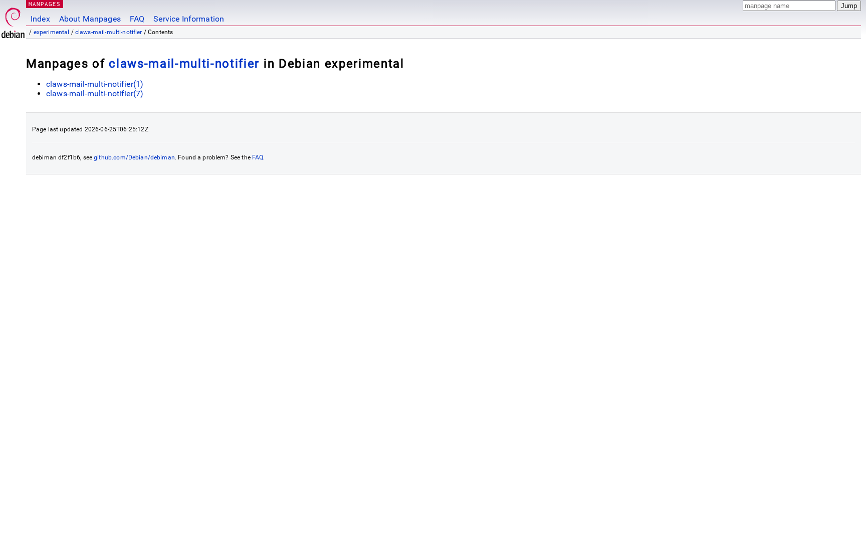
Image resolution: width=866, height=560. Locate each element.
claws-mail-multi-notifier (108, 32)
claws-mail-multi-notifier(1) (94, 84)
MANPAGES (45, 4)
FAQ (137, 19)
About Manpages (90, 19)
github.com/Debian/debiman (134, 157)
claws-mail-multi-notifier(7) (94, 93)
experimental (52, 32)
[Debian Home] (13, 20)
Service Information (188, 19)
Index (40, 19)
